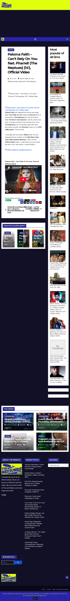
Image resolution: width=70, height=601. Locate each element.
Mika (20, 444)
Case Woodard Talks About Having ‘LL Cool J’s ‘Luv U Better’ (58, 380)
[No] (68, 596)
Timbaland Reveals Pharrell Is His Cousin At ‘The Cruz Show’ (57, 76)
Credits (3, 495)
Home (43, 589)
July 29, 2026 (44, 444)
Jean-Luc (22, 425)
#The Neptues (31, 81)
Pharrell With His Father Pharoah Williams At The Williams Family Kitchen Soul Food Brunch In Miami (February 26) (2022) (58, 145)
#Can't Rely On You (27, 78)
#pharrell (22, 81)
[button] (67, 39)
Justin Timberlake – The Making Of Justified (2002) (57, 245)
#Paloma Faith (13, 81)
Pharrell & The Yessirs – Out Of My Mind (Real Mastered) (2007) (58, 121)
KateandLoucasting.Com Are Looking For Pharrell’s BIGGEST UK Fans (15, 210)
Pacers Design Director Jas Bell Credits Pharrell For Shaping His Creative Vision (34, 515)
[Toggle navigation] (35, 39)
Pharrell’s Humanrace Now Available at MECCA (51, 440)
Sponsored (10, 416)
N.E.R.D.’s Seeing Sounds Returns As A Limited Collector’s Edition (18, 441)
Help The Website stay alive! (60, 589)
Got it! (35, 598)
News (11, 50)
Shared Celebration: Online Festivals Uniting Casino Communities (17, 421)
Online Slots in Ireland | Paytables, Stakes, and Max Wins (50, 421)
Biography (53, 208)
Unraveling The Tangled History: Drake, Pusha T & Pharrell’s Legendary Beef (57, 98)
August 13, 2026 (11, 425)
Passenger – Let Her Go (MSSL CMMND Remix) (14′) (31, 209)
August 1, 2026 (11, 444)
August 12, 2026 (45, 425)
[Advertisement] (35, 23)
